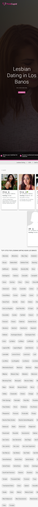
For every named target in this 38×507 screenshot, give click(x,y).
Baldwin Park (24, 262)
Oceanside (13, 394)
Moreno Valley (29, 380)
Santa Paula (6, 466)
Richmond (22, 426)
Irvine (4, 341)
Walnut (19, 492)
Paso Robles (6, 407)
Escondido (6, 315)
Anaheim (34, 256)
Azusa (4, 262)
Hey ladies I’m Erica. (25, 197)
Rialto (13, 426)
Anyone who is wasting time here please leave (9, 197)
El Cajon (30, 308)
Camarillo (24, 275)
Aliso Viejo (24, 256)
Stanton (20, 472)
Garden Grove (32, 321)
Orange (31, 394)
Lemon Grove (16, 354)
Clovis (14, 289)
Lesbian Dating (21, 162)
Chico (20, 282)
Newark (12, 387)
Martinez (28, 367)
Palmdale (17, 400)
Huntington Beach (16, 334)
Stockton (29, 472)
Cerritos (12, 282)
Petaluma (24, 407)
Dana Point (6, 302)
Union (19, 485)
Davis (22, 302)
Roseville (15, 433)
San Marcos (6, 453)
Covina (15, 295)
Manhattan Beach (8, 367)
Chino (27, 282)
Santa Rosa (17, 466)
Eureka (14, 315)
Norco (32, 387)
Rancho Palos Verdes (9, 420)
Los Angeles (15, 361)
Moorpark (18, 380)
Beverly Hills (24, 269)
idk (29, 229)
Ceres (4, 282)
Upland (27, 485)
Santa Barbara (7, 459)
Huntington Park (30, 334)
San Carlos (6, 439)
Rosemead (6, 433)
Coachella (23, 289)
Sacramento (25, 433)
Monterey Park (7, 380)
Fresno (13, 321)
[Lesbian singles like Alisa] (9, 182)
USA (29, 162)
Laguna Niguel (17, 348)
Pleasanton (6, 413)
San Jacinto (6, 446)
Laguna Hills (6, 348)
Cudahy (23, 295)
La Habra (12, 341)
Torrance (26, 479)
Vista (11, 492)
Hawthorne (23, 328)
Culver (31, 295)
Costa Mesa (6, 295)
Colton (31, 289)
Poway (34, 413)
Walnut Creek (29, 492)
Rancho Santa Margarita (26, 420)
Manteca (19, 367)
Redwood (5, 426)
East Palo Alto (20, 308)
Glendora (5, 328)
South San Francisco (8, 472)
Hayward (33, 328)
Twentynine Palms (8, 485)
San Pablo (27, 453)
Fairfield (22, 315)
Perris (15, 407)
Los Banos (26, 361)
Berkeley (14, 269)
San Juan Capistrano (29, 446)
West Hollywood (7, 499)
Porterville (25, 413)
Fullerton (21, 321)
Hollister (5, 334)
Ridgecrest (32, 426)
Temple (5, 479)
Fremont (5, 321)
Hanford (14, 328)
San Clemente (17, 439)
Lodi (34, 354)
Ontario (22, 394)
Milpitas (5, 374)
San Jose (16, 446)
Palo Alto (26, 400)
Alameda (5, 256)
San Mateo (16, 453)
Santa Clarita (29, 459)
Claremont (6, 289)
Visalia (4, 492)
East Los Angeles (8, 308)
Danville (15, 302)
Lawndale (5, 354)
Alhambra (15, 256)
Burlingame (6, 275)
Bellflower (5, 269)
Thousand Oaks (15, 479)
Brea (33, 269)
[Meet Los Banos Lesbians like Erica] (27, 182)
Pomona (15, 413)
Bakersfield (13, 262)
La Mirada (30, 341)
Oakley (5, 394)
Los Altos (5, 361)
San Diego (28, 439)
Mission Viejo (15, 374)
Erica (22, 192)
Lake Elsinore (29, 348)
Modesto (25, 374)
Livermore (27, 354)
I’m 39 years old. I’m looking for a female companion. (26, 200)
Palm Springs (6, 400)
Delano (30, 302)
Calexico (15, 275)
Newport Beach (22, 387)
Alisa (4, 192)
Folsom (31, 315)
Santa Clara (18, 459)
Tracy (34, 479)
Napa (4, 387)
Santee (26, 466)
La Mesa (21, 341)
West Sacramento (21, 499)
